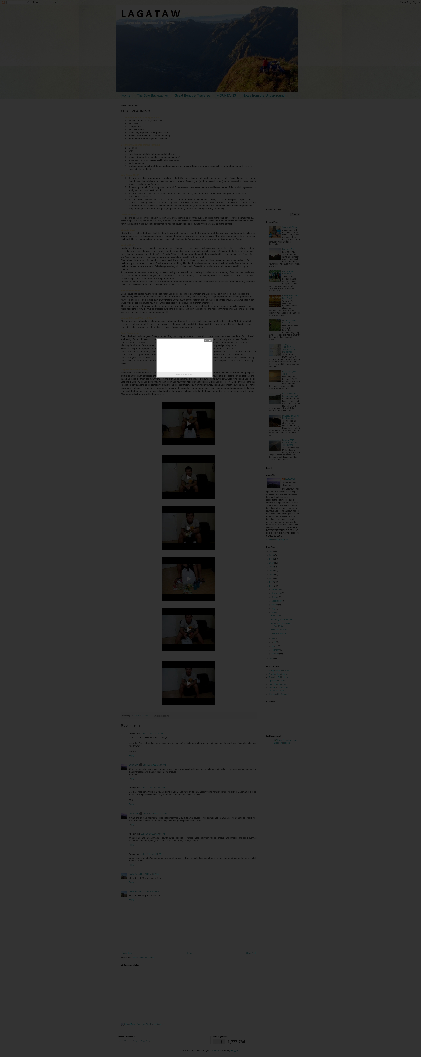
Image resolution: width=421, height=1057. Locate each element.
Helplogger (188, 374)
